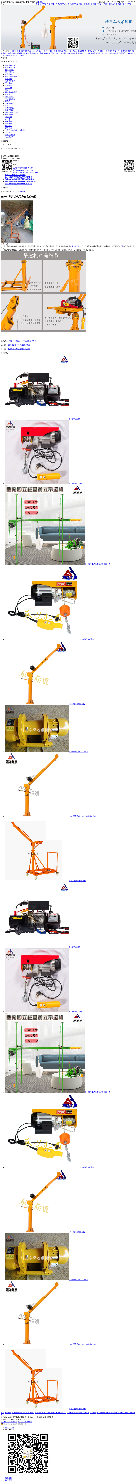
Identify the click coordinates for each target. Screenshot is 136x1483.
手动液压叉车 (10, 99)
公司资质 (121, 4)
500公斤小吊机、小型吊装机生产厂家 (22, 341)
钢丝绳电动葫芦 (11, 92)
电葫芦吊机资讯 (76, 4)
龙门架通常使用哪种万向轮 (23, 168)
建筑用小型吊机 (11, 76)
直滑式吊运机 (10, 67)
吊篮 (6, 106)
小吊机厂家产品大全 (61, 4)
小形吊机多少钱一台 (112, 51)
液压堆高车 (9, 137)
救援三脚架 (9, 110)
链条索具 (8, 128)
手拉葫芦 (8, 83)
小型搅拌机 (9, 108)
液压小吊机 (44, 53)
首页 (37, 4)
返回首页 (8, 1480)
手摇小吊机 (53, 51)
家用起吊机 (16, 51)
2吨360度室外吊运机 (31, 53)
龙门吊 (7, 132)
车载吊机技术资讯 (123, 1413)
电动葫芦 (8, 121)
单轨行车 (8, 126)
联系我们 (128, 4)
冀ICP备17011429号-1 (9, 1422)
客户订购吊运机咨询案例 (106, 1413)
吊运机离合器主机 (12, 112)
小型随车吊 (54, 53)
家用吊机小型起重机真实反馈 (19, 349)
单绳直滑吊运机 (12, 55)
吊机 (122, 246)
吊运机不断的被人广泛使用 (15, 175)
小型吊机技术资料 (89, 4)
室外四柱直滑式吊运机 (76, 53)
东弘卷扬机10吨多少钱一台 (23, 170)
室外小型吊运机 (75, 246)
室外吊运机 (9, 72)
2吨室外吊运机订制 (15, 53)
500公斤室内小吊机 (40, 51)
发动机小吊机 (10, 135)
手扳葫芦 (8, 123)
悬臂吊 (7, 94)
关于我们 (43, 4)
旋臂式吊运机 (10, 65)
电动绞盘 (8, 117)
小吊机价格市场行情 (109, 4)
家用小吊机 (9, 74)
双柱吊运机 (23, 55)
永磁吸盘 (8, 85)
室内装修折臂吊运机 (93, 53)
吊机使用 (50, 4)
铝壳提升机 (9, 114)
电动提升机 (82, 51)
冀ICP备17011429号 (25, 1422)
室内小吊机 (9, 70)
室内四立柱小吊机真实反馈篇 (19, 345)
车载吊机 (63, 53)
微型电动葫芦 (126, 51)
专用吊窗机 (9, 103)
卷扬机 (7, 90)
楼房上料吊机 (26, 51)
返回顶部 (8, 1478)
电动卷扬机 (63, 51)
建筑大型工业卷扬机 (96, 51)
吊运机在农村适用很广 (117, 53)
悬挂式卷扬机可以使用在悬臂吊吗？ (26, 172)
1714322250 (9, 1428)
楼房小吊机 (72, 51)
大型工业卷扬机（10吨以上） (16, 130)
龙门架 (98, 4)
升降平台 (8, 88)
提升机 (7, 101)
